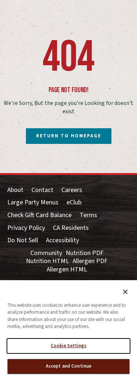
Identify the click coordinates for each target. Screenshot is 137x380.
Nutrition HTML (47, 261)
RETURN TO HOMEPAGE (68, 136)
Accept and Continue (68, 366)
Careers (71, 190)
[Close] (125, 292)
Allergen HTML (67, 270)
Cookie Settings (69, 345)
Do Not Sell (22, 240)
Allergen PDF (90, 261)
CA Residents (71, 228)
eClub (73, 203)
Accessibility (62, 240)
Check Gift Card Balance (39, 215)
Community (46, 253)
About (15, 190)
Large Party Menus (32, 203)
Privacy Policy (26, 228)
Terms (88, 215)
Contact (42, 190)
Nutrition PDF (84, 253)
